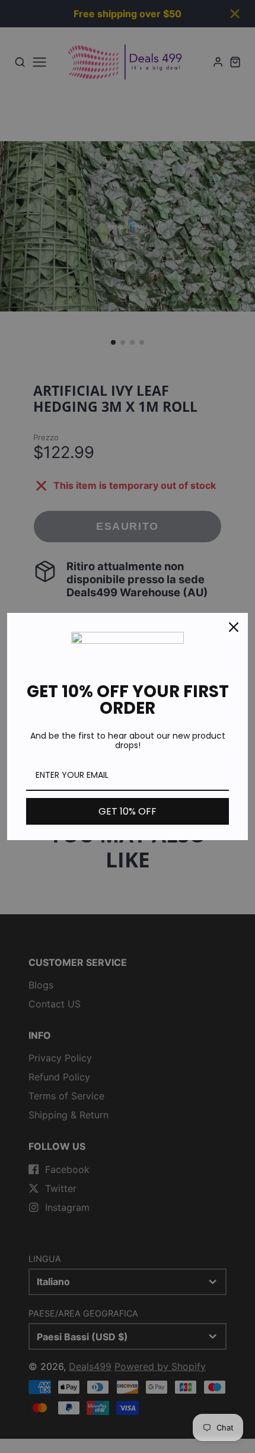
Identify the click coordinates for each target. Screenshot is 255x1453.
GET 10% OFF (127, 811)
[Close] (233, 627)
